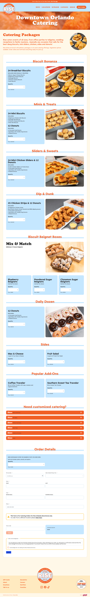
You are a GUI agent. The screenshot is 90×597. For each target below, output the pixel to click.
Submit (8, 552)
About (5, 582)
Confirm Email (49, 494)
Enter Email (9, 494)
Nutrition (23, 585)
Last (46, 483)
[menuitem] (38, 7)
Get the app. (54, 1)
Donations (6, 585)
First (7, 483)
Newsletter (23, 580)
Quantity (10, 84)
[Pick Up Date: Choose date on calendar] (42, 475)
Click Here (39, 517)
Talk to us (6, 587)
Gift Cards (6, 580)
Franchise (23, 587)
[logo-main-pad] (9, 9)
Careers (22, 582)
